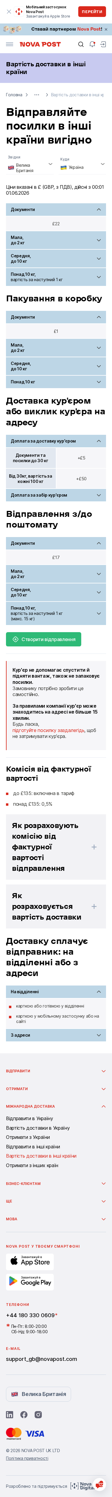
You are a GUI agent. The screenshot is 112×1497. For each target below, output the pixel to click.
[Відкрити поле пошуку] (81, 44)
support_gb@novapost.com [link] (41, 1359)
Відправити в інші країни (33, 1147)
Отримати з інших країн (32, 1165)
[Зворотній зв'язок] (99, 1484)
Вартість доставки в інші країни (41, 1156)
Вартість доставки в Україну (38, 1128)
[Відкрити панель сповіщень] (92, 44)
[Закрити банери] (106, 29)
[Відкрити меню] (9, 44)
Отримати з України (28, 1137)
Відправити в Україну (29, 1118)
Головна (14, 94)
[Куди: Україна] (82, 164)
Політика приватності (27, 1458)
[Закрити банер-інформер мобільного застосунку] (9, 11)
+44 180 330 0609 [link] (30, 1315)
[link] (56, 29)
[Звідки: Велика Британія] (30, 164)
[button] (37, 95)
